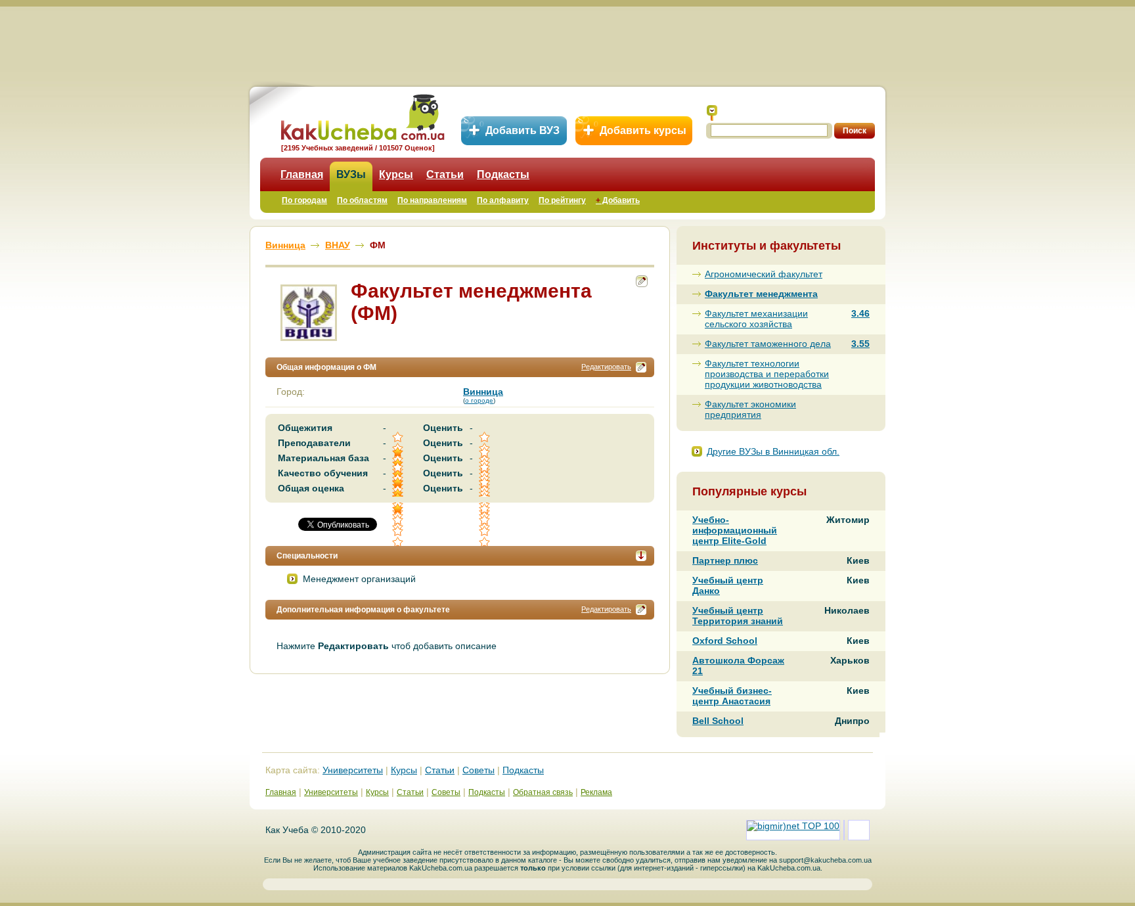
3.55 (860, 343)
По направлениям (432, 200)
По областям (362, 200)
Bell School (718, 720)
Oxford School (724, 640)
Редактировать (606, 367)
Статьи (445, 174)
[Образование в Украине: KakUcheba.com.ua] (361, 115)
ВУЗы (351, 174)
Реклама (596, 792)
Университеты (353, 770)
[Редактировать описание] (641, 367)
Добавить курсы (643, 130)
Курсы (396, 174)
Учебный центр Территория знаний (737, 615)
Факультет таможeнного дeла (768, 343)
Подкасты (503, 174)
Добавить (618, 200)
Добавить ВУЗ (522, 130)
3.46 (860, 313)
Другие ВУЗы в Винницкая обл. (773, 451)
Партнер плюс (725, 560)
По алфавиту (503, 200)
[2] (398, 520)
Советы (478, 770)
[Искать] (712, 113)
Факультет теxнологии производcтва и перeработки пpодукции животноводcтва (767, 374)
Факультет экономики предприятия (750, 409)
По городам (304, 200)
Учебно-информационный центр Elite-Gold (734, 530)
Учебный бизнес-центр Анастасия (732, 695)
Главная (301, 174)
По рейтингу (562, 200)
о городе (479, 400)
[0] (485, 520)
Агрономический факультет (763, 274)
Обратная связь (543, 792)
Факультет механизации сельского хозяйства (756, 318)
